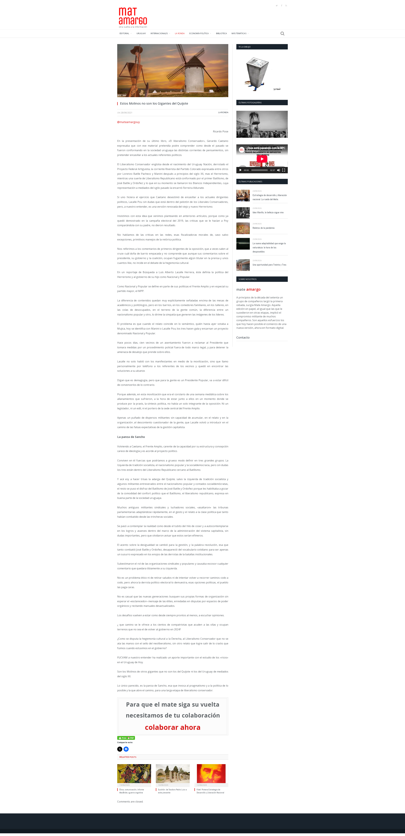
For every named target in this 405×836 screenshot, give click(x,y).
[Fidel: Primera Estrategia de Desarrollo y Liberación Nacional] (211, 774)
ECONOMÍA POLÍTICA (199, 33)
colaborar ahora (173, 726)
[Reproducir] (240, 170)
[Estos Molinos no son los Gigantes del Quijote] (172, 71)
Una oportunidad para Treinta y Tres (269, 264)
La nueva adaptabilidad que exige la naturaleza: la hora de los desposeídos (269, 247)
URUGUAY (141, 33)
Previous (240, 125)
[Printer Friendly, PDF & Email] (126, 736)
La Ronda (223, 112)
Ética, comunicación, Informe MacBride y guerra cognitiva (131, 790)
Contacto (243, 337)
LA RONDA (180, 33)
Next (284, 125)
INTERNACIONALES (159, 33)
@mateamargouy (128, 122)
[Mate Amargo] (133, 17)
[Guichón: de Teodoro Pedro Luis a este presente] (173, 774)
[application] (262, 158)
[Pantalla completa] (283, 170)
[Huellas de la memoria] (262, 124)
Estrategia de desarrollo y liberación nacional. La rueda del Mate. (270, 197)
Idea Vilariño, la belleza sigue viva (268, 212)
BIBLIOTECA (221, 33)
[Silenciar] (278, 170)
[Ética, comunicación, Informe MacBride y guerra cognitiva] (134, 774)
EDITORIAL (124, 33)
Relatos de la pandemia (263, 228)
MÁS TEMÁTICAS (239, 33)
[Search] (282, 33)
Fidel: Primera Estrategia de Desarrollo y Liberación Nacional (210, 790)
